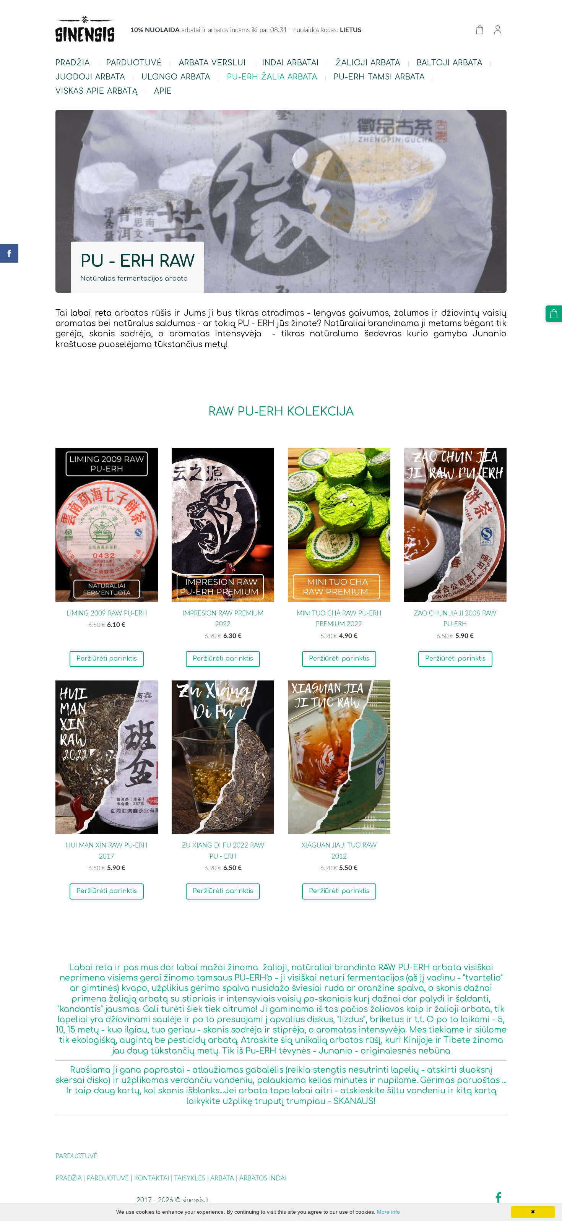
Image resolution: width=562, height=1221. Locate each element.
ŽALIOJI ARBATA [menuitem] (368, 63)
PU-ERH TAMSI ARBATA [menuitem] (379, 77)
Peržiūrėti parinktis (106, 658)
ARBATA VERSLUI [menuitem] (212, 63)
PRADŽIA (68, 1178)
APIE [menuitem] (163, 91)
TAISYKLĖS (189, 1178)
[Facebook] (499, 1197)
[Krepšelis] (480, 30)
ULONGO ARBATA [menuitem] (175, 77)
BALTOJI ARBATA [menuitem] (449, 63)
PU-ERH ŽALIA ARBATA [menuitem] (272, 77)
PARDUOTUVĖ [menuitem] (134, 63)
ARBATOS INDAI (263, 1178)
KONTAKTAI (151, 1178)
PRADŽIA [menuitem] (72, 63)
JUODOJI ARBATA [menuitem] (90, 77)
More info (388, 1212)
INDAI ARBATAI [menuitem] (290, 63)
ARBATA (222, 1178)
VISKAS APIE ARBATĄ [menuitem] (96, 91)
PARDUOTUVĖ (108, 1178)
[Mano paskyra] (498, 30)
